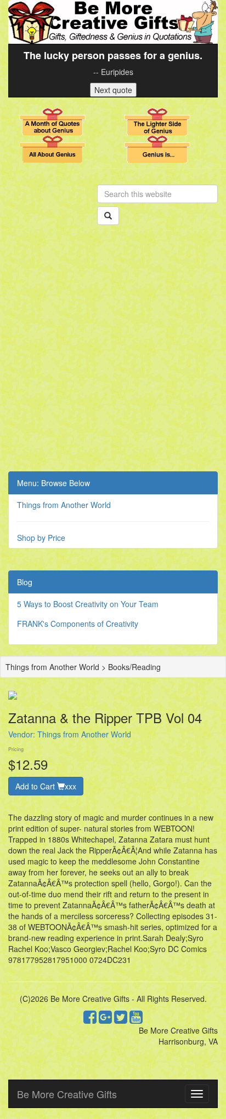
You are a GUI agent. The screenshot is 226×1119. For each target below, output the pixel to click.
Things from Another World (64, 504)
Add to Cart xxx (45, 786)
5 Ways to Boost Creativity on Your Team (88, 603)
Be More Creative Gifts (67, 1094)
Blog (24, 581)
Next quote (113, 89)
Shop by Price (41, 537)
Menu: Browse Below (53, 482)
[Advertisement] (113, 353)
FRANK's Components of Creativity (77, 623)
